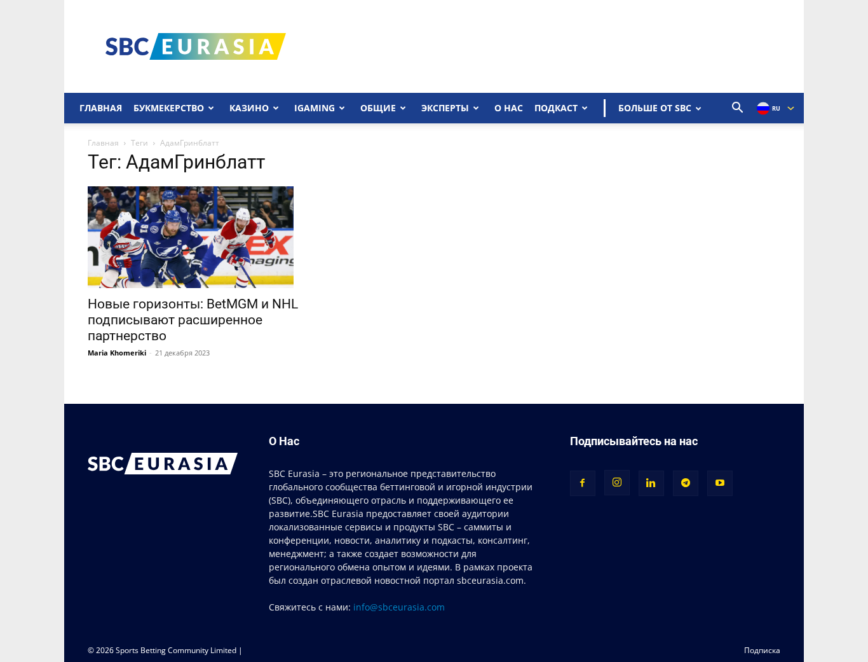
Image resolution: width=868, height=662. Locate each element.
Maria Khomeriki (117, 352)
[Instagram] (617, 482)
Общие (378, 108)
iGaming (314, 108)
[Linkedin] (651, 483)
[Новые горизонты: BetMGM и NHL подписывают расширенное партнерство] (193, 237)
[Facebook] (582, 483)
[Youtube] (720, 483)
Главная (100, 108)
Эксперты (445, 108)
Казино (249, 108)
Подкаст (556, 108)
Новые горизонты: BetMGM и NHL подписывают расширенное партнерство (193, 319)
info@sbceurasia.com (399, 607)
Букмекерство (168, 108)
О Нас (508, 108)
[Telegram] (685, 483)
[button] (737, 109)
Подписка (762, 650)
